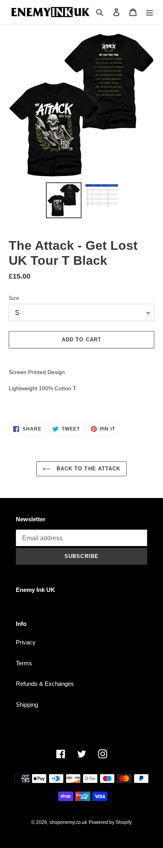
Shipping (27, 704)
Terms (24, 663)
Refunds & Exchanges (45, 683)
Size (14, 298)
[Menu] (149, 12)
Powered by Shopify (110, 822)
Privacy (26, 642)
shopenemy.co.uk (68, 822)
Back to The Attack (87, 469)
